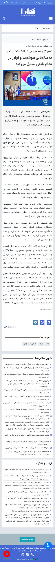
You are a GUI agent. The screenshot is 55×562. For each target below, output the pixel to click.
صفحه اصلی (46, 28)
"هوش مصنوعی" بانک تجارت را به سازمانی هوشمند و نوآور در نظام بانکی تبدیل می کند (29, 58)
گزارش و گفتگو (44, 464)
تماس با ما (14, 3)
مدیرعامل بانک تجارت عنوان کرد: (39, 46)
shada (27, 12)
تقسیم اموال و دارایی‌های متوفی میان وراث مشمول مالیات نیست (27, 364)
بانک (36, 28)
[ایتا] (23, 555)
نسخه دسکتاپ (27, 539)
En (4, 2)
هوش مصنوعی (30, 343)
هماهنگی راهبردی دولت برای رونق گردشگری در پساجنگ (30, 511)
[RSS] (32, 555)
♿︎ (48, 545)
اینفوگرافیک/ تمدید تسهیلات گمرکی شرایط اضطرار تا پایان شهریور (27, 448)
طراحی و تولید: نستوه (24, 559)
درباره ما (22, 3)
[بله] (28, 555)
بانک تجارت (44, 343)
